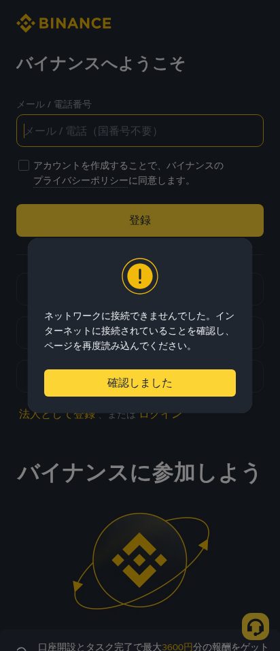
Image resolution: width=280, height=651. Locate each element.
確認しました (140, 382)
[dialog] (140, 325)
